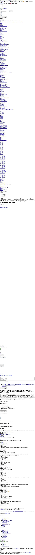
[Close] (0, 356)
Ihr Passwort (2, 433)
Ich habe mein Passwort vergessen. (5, 434)
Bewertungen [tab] (4, 386)
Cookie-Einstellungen (5, 532)
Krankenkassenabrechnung (6, 524)
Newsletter (3, 525)
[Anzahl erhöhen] (6, 379)
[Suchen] (10, 11)
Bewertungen (4, 519)
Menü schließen (4, 17)
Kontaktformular (7, 513)
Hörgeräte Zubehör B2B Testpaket (7, 520)
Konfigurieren (10, 553)
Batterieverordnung (5, 531)
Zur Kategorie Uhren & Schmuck (5, 184)
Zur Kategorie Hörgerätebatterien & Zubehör (6, 109)
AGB (3, 545)
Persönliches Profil (6, 20)
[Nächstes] (3, 346)
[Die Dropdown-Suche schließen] (12, 11)
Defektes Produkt (4, 522)
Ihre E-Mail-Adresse (3, 432)
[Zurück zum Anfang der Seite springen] (1, 551)
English (4, 6)
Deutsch (4, 194)
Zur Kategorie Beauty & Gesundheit (5, 72)
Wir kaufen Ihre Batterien (5, 521)
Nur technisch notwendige (4, 553)
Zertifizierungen (4, 536)
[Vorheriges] (1, 346)
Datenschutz (4, 544)
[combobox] (4, 11)
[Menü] (1, 9)
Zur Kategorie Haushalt (3, 41)
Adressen (10, 20)
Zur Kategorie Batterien (3, 128)
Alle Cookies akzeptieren (16, 553)
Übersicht (1, 20)
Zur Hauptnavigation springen (18, 0)
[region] (17, 290)
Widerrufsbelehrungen (5, 546)
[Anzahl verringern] (2, 379)
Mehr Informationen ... (28, 552)
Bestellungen (18, 20)
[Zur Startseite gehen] (3, 8)
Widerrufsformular (4, 534)
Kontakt (3, 526)
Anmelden (1, 19)
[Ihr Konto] (1, 15)
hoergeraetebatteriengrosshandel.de (18, 511)
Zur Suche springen (11, 0)
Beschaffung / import (5, 518)
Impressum (3, 543)
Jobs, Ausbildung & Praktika (6, 533)
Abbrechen (2, 436)
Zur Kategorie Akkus (3, 31)
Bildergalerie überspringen (4, 207)
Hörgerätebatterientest (5, 523)
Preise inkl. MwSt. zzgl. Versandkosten (6, 375)
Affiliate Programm (5, 530)
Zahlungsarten (14, 20)
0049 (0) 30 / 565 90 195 (4, 509)
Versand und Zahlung (5, 542)
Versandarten (4, 535)
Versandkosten (16, 548)
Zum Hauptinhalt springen (4, 0)
